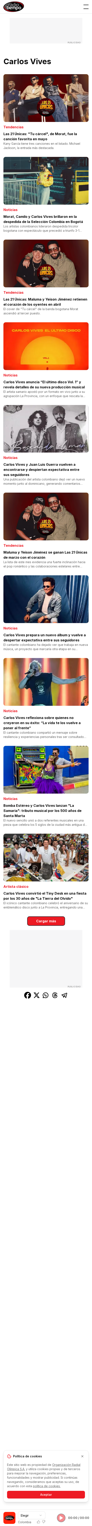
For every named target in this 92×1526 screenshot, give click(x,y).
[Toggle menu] (86, 6)
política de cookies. (47, 1486)
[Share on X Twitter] (37, 995)
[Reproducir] (61, 1518)
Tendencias (13, 127)
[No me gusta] (43, 1521)
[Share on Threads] (55, 995)
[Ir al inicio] (13, 6)
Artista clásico (15, 886)
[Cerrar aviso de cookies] (82, 1456)
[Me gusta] (38, 1521)
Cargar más (46, 921)
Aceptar (46, 1494)
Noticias (10, 210)
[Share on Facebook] (27, 995)
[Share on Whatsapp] (45, 995)
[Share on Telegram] (64, 995)
